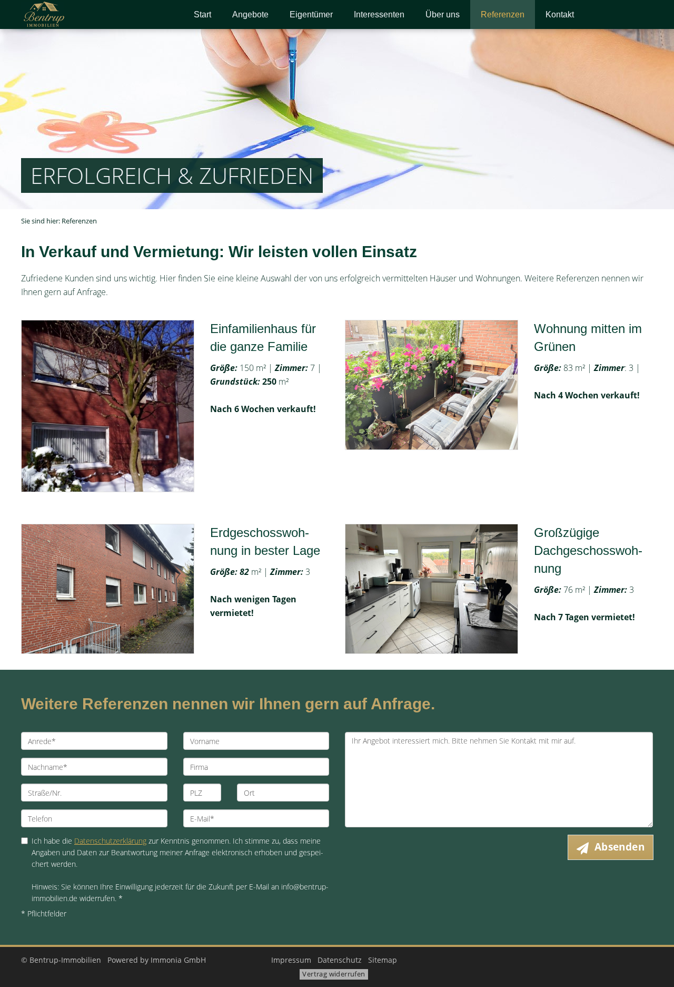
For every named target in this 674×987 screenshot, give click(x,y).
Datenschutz (340, 960)
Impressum (291, 960)
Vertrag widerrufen (333, 974)
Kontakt (560, 14)
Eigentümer (311, 14)
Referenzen (502, 14)
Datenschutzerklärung (110, 841)
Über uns (442, 14)
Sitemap (382, 960)
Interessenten (379, 14)
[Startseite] (94, 14)
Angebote (250, 14)
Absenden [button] (619, 847)
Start (202, 14)
